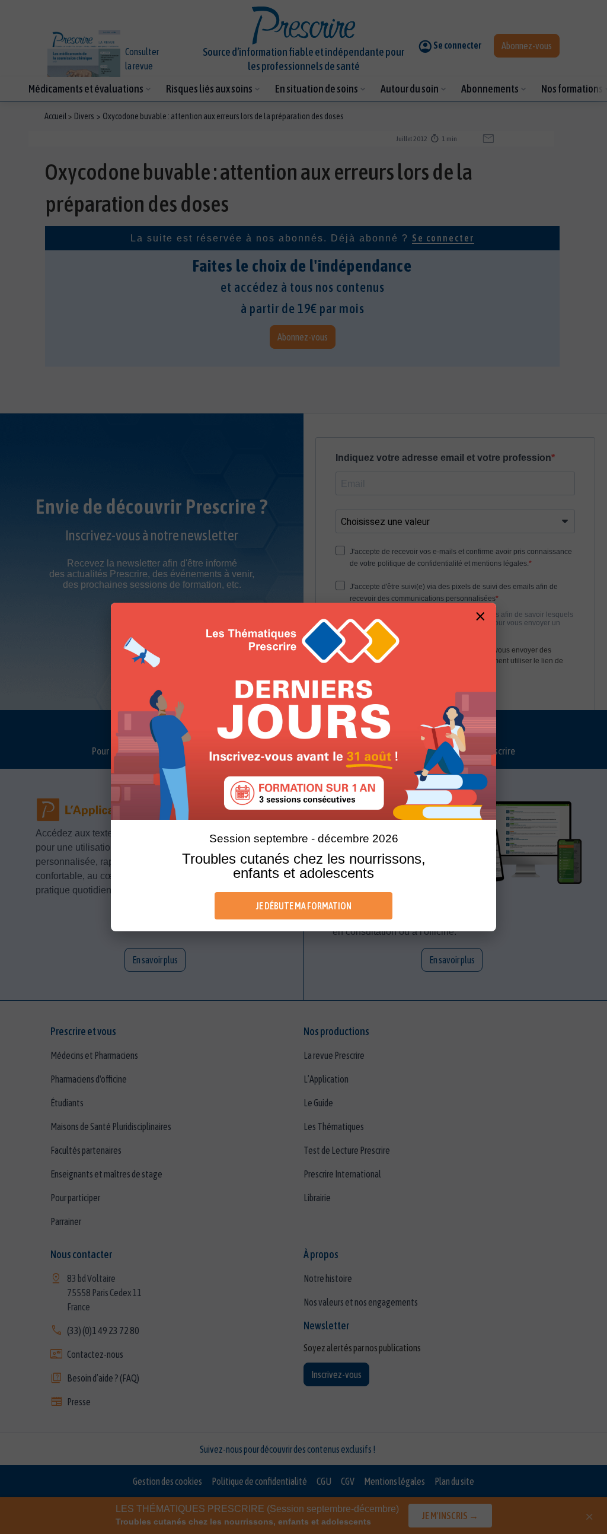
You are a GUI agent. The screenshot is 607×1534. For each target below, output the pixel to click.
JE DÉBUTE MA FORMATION (304, 905)
